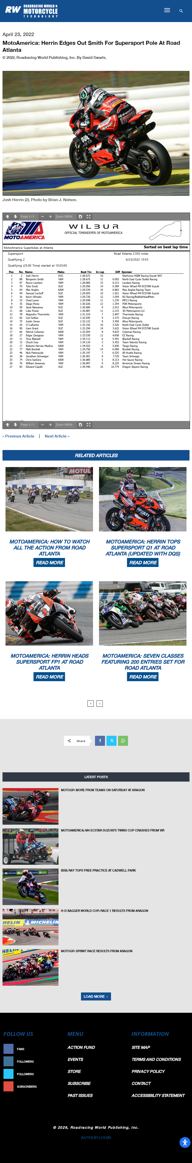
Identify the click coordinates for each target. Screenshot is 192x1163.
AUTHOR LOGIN (96, 1137)
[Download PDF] (80, 217)
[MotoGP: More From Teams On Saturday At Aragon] (30, 806)
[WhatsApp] (123, 741)
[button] (167, 10)
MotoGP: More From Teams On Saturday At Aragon (103, 790)
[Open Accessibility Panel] (185, 1142)
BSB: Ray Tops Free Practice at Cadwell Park (98, 870)
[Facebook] (100, 741)
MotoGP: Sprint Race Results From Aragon (96, 951)
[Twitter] (111, 741)
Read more (49, 562)
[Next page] (15, 217)
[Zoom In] (50, 217)
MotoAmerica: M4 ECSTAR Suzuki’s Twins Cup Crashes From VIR (112, 830)
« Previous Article (18, 435)
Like (57, 1049)
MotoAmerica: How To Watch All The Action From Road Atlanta (49, 547)
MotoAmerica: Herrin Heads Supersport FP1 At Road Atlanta (49, 662)
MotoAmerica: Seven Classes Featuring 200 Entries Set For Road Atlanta (142, 662)
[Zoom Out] (42, 217)
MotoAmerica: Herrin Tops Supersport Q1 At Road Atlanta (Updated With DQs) (143, 547)
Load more (94, 996)
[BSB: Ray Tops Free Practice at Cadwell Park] (30, 886)
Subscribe (52, 1086)
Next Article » (57, 435)
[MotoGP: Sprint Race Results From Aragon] (30, 967)
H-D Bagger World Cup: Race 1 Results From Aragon (104, 911)
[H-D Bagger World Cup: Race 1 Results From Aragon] (30, 927)
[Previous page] (7, 217)
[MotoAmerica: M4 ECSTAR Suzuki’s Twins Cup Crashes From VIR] (30, 846)
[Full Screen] (88, 217)
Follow (54, 1061)
